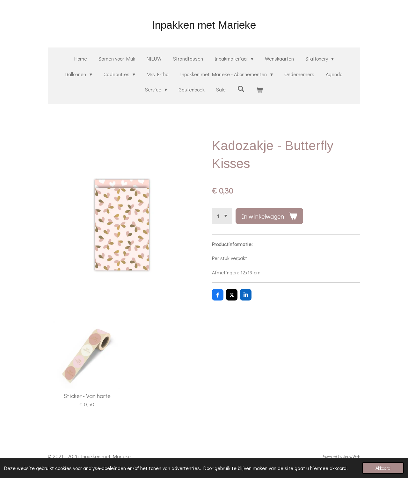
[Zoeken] (240, 88)
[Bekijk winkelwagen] (259, 89)
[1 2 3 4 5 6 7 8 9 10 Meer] (222, 216)
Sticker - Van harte (87, 395)
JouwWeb (351, 457)
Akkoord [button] (382, 468)
